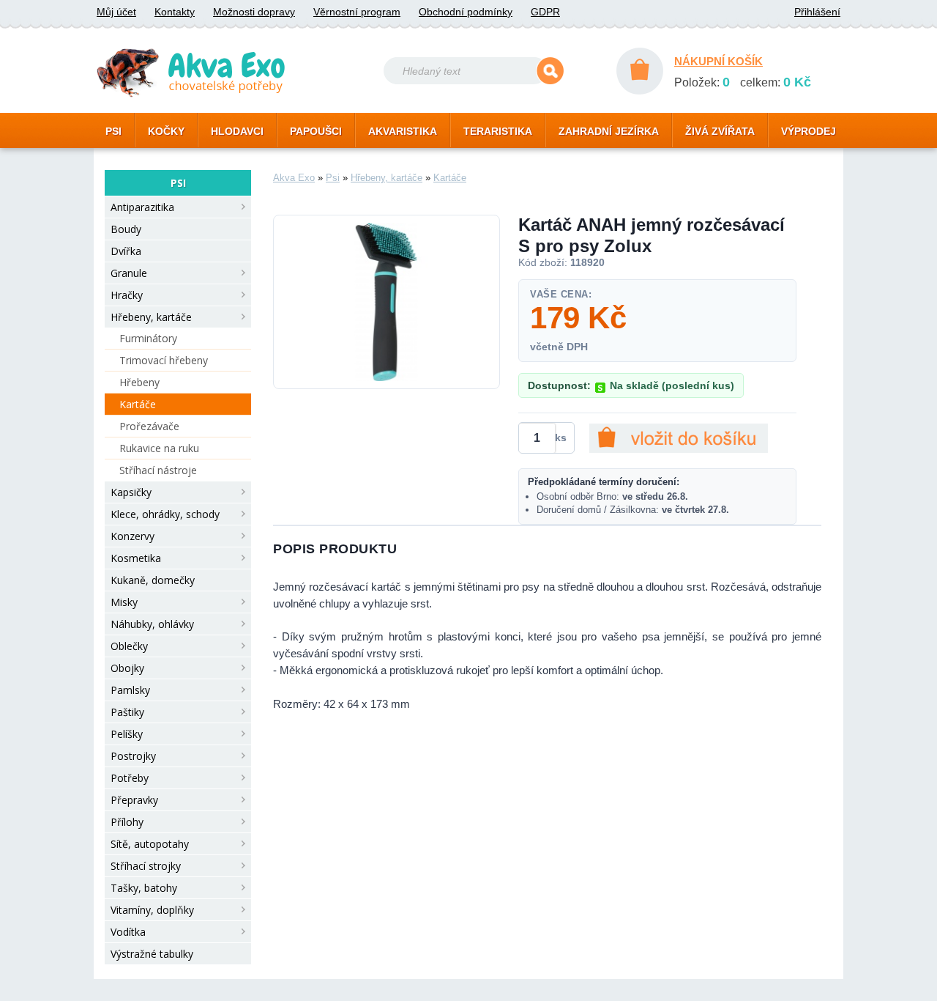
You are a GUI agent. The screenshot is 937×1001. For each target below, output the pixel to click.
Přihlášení (817, 12)
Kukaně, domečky (153, 580)
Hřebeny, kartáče (151, 317)
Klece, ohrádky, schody (165, 514)
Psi (333, 177)
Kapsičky (131, 492)
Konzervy (132, 536)
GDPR (545, 12)
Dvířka (126, 251)
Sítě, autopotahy (150, 844)
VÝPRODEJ (808, 131)
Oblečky (129, 646)
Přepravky (134, 800)
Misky (124, 602)
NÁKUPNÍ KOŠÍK (718, 61)
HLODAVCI (237, 131)
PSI (113, 131)
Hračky (127, 295)
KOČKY (166, 131)
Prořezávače (149, 426)
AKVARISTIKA (402, 131)
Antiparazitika (142, 207)
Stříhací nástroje (158, 470)
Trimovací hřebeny (163, 360)
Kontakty (174, 12)
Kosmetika (136, 558)
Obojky (127, 668)
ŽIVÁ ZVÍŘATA (720, 131)
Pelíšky (127, 734)
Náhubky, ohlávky (152, 624)
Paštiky (127, 712)
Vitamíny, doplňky (152, 910)
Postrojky (133, 756)
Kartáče (137, 404)
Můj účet (116, 12)
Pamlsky (130, 690)
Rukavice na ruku (159, 448)
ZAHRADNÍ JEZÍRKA (609, 131)
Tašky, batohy (144, 888)
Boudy (126, 229)
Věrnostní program (356, 12)
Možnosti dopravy (254, 12)
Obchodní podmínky (465, 12)
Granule (129, 273)
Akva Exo (294, 177)
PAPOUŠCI (316, 131)
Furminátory (148, 338)
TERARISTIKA (497, 131)
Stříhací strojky (146, 866)
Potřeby (130, 778)
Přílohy (127, 822)
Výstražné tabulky (152, 954)
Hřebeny (139, 382)
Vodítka (128, 932)
